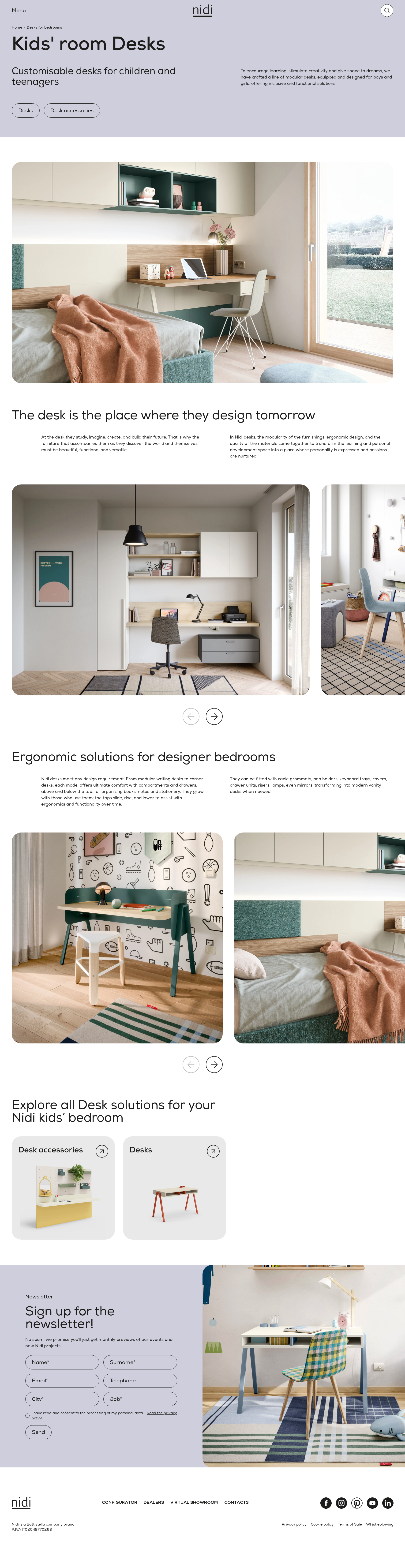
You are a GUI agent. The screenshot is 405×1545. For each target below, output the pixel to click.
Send (38, 1432)
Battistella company (45, 1524)
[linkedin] (388, 1503)
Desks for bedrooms (44, 27)
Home (17, 27)
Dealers (154, 1503)
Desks (25, 110)
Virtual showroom (194, 1503)
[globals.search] (387, 10)
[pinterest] (357, 1503)
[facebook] (326, 1503)
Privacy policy (294, 1524)
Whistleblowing (380, 1524)
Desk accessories (72, 110)
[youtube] (372, 1503)
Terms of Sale (350, 1524)
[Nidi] (202, 10)
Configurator (119, 1503)
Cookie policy (322, 1524)
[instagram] (341, 1503)
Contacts (236, 1503)
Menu (19, 10)
